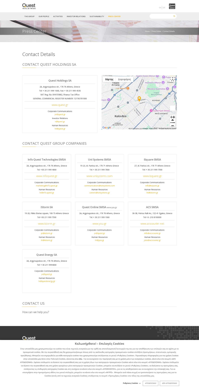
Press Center (156, 31)
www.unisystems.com (99, 176)
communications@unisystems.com (99, 185)
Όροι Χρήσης (153, 128)
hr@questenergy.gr (46, 281)
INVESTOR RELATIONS (76, 16)
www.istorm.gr (46, 223)
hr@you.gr (99, 240)
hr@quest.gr (60, 128)
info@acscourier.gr (152, 233)
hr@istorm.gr (152, 192)
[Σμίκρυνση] (172, 123)
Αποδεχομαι (150, 383)
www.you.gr (99, 223)
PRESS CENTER (114, 16)
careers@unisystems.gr (99, 192)
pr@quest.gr (60, 114)
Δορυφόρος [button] (124, 79)
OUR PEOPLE (44, 16)
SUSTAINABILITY (97, 16)
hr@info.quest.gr (47, 192)
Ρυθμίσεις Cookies (130, 383)
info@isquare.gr (152, 185)
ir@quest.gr (60, 121)
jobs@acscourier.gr (152, 240)
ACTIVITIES (58, 16)
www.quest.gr (60, 105)
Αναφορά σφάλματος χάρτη (167, 128)
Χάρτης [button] (109, 79)
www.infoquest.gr (46, 176)
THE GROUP (29, 16)
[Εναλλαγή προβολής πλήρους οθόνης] (172, 79)
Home (147, 31)
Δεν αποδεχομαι (169, 383)
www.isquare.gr (152, 176)
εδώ (80, 359)
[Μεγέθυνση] (172, 118)
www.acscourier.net (152, 223)
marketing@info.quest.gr (46, 185)
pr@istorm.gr (46, 233)
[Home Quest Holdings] (30, 5)
